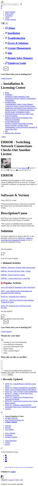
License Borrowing (21, 127)
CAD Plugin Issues (23, 110)
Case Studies (9, 429)
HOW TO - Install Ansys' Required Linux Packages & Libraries (19, 398)
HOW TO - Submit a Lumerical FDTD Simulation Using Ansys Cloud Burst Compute (20, 406)
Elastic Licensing (10, 125)
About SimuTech (10, 441)
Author (13, 472)
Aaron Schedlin (23, 168)
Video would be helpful (11, 351)
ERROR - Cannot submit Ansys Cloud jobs (15, 278)
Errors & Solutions (18, 43)
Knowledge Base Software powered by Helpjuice (19, 467)
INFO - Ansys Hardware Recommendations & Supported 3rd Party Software (16, 292)
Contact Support (10, 19)
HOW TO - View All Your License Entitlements (21, 391)
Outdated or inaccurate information (15, 342)
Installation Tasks (23, 96)
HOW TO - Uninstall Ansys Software (13, 296)
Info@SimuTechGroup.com (14, 420)
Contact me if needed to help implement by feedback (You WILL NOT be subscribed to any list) (18, 371)
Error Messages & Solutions (18, 119)
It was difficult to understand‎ (12, 344)
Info (10, 53)
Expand (10, 480)
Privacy (7, 444)
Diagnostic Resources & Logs (15, 114)
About (7, 17)
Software (8, 426)
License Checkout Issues (26, 106)
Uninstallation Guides (22, 112)
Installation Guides (11, 96)
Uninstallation (9, 100)
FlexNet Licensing (11, 123)
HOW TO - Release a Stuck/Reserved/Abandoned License (17, 239)
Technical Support (11, 437)
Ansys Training (10, 12)
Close (4, 480)
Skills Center (9, 14)
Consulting (8, 16)
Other (15, 129)
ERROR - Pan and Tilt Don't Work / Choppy (16, 271)
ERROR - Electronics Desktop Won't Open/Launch (18, 267)
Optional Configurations (28, 98)
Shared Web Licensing (25, 123)
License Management (19, 48)
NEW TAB (19, 480)
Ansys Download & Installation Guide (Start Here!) (18, 287)
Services (8, 428)
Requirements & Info (12, 98)
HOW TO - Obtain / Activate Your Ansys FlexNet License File (19, 394)
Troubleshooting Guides (13, 104)
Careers (7, 442)
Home (7, 93)
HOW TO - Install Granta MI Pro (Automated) (20, 388)
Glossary (8, 409)
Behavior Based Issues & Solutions (16, 118)
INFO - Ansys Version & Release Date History (20, 389)
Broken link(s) (8, 349)
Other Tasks (29, 114)
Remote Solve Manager (20, 58)
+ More (3, 137)
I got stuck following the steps (13, 346)
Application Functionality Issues (15, 108)
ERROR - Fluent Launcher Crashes (13, 275)
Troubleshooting (16, 38)
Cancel (10, 374)
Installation (14, 33)
